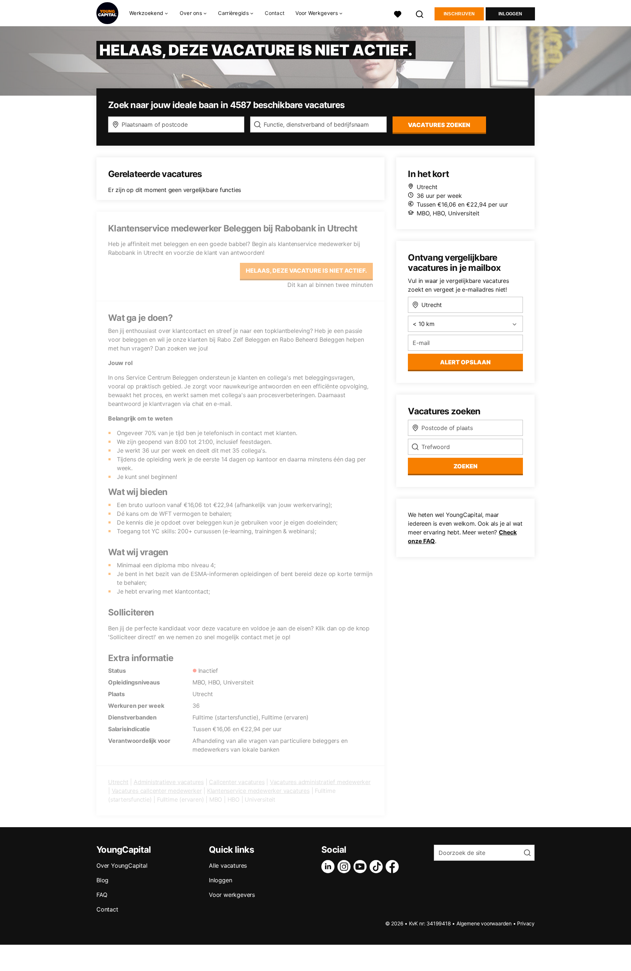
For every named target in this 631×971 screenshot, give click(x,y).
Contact (274, 13)
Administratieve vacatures (169, 782)
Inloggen (510, 13)
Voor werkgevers (232, 894)
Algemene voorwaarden (484, 923)
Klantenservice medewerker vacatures (258, 790)
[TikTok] (378, 866)
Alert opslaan (465, 362)
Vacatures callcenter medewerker (157, 790)
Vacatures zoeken (439, 124)
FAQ (101, 894)
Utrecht (118, 782)
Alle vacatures (228, 865)
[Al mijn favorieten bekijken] (397, 13)
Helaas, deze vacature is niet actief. (306, 270)
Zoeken (466, 466)
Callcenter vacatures (236, 782)
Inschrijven (459, 13)
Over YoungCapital (122, 865)
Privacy (526, 923)
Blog (102, 880)
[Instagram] (345, 866)
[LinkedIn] (329, 866)
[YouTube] (361, 866)
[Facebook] (394, 866)
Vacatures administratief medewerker (320, 782)
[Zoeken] (420, 13)
